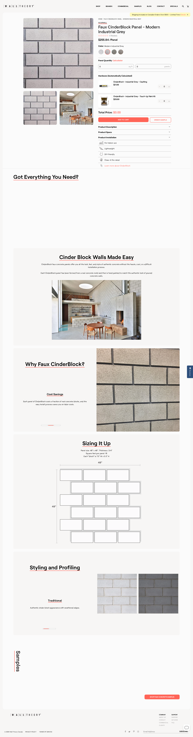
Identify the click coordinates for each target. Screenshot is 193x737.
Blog (149, 6)
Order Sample (160, 120)
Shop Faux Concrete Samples (162, 697)
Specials (174, 6)
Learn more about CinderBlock (117, 166)
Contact (161, 6)
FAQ (173, 722)
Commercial (123, 6)
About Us (162, 717)
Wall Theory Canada (16, 732)
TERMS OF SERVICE (45, 732)
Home (100, 19)
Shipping (175, 717)
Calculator (118, 60)
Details (183, 15)
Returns (175, 720)
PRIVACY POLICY (30, 732)
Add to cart (123, 120)
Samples (138, 6)
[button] (44, 425)
